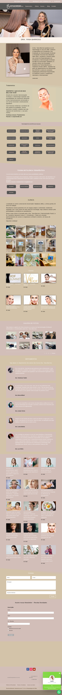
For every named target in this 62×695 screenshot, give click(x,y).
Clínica (37, 6)
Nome (9, 615)
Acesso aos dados (31, 684)
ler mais (8, 287)
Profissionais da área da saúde (15, 628)
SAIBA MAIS (35, 78)
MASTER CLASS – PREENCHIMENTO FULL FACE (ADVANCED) (13, 307)
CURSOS (57, 1)
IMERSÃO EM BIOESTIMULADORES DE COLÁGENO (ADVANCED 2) (48, 307)
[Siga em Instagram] (31, 669)
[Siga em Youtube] (34, 669)
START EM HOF (45, 284)
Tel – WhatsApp (11, 621)
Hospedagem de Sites (32, 688)
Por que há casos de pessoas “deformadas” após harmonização (12, 535)
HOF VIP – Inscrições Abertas (29, 284)
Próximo (53, 353)
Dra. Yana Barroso (18, 6)
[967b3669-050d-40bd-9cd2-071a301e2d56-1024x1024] (50, 338)
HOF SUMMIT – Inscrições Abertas (13, 284)
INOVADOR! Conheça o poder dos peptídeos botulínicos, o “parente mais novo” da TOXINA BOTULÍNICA (12, 494)
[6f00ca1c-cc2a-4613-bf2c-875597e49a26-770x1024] (24, 338)
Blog (48, 6)
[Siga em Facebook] (28, 669)
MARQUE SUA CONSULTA (42, 1)
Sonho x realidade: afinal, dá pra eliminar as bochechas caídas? (48, 470)
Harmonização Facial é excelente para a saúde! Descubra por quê (47, 535)
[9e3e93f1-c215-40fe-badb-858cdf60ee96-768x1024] (11, 338)
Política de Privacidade (11, 684)
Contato (53, 6)
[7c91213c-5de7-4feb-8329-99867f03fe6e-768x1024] (37, 338)
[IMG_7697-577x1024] (11, 348)
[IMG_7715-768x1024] (50, 348)
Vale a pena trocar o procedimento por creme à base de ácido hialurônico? (31, 470)
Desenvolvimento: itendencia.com (14, 688)
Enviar (52, 596)
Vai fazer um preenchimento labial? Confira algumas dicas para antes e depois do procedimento (12, 472)
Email (9, 610)
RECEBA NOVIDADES (21, 1)
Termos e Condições (21, 684)
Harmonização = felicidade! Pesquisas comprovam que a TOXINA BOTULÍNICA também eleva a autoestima (31, 516)
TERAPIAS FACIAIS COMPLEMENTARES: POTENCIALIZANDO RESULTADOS (29, 307)
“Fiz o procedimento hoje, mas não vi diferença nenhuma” (30, 557)
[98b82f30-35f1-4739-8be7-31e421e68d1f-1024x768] (37, 348)
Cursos (42, 6)
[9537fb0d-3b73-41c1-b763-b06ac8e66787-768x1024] (24, 348)
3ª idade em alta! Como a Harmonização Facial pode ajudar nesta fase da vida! (31, 492)
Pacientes (11, 630)
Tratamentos (28, 6)
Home (10, 6)
